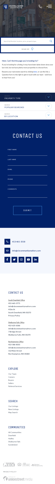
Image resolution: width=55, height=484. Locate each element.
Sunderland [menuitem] (12, 445)
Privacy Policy (14, 315)
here (35, 72)
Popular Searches (14, 107)
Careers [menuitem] (11, 377)
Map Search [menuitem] (13, 412)
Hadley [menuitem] (11, 438)
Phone (10, 179)
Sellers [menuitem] (11, 383)
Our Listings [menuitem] (13, 406)
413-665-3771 (14, 303)
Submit (27, 210)
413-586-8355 (14, 344)
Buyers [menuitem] (11, 380)
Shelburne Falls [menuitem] (14, 441)
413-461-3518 (18, 241)
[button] (51, 41)
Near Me (26, 49)
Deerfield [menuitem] (12, 435)
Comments (12, 189)
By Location (11, 116)
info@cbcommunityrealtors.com (26, 250)
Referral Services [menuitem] (15, 386)
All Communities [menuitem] (14, 432)
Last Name (12, 159)
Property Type (12, 98)
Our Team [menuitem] (12, 374)
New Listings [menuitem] (13, 409)
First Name (12, 149)
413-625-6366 (14, 325)
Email (10, 169)
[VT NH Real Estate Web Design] (17, 478)
